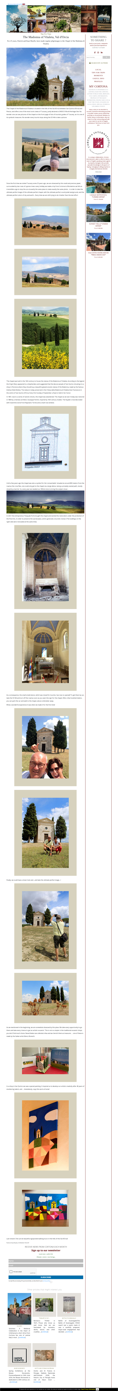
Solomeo (19, 1326)
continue (22, 1337)
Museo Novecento (19, 1368)
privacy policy (46, 1281)
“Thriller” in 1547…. (44, 1318)
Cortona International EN (15, 4)
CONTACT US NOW (98, 47)
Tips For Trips (46, 34)
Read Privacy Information (88, 1389)
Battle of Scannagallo (69, 1318)
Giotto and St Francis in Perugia (44, 1368)
